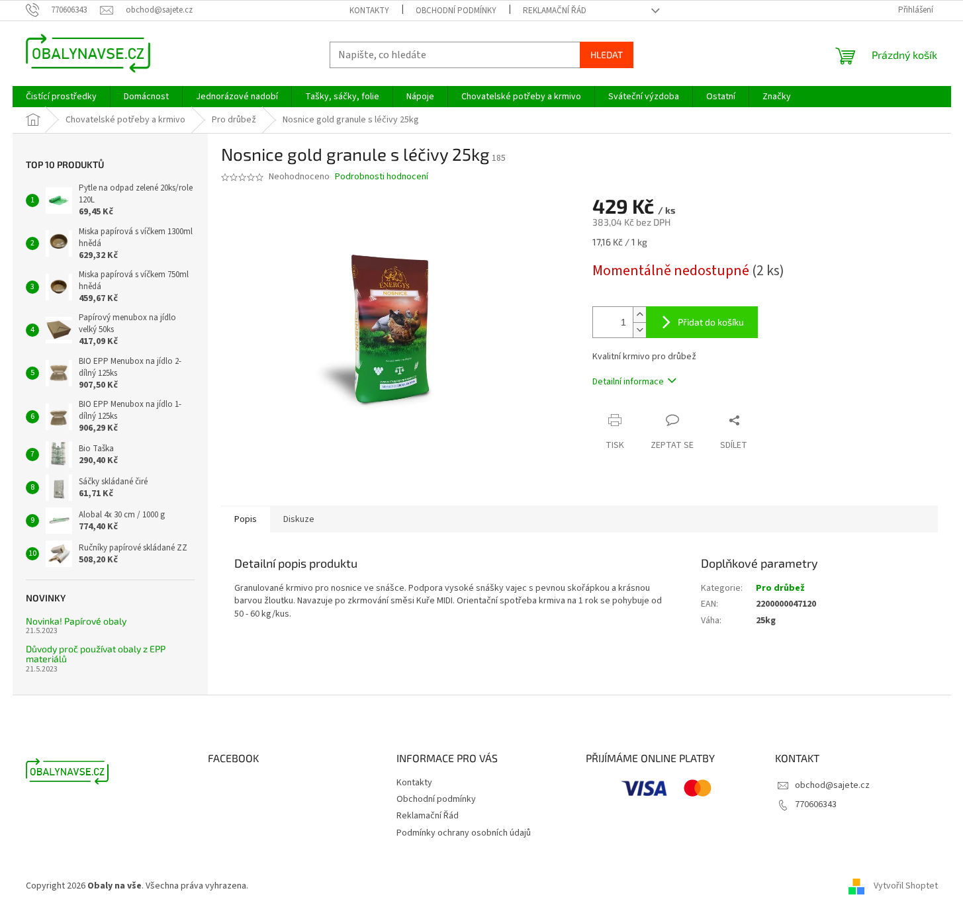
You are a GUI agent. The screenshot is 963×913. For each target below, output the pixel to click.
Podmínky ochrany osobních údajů (463, 833)
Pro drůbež (780, 588)
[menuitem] (61, 96)
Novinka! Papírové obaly (76, 621)
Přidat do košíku (711, 321)
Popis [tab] (245, 519)
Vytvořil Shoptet (906, 885)
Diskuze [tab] (298, 519)
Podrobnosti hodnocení (381, 177)
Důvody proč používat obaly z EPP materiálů (95, 654)
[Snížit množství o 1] (639, 329)
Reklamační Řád (554, 11)
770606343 (816, 804)
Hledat (606, 54)
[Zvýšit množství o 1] (639, 314)
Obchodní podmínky (456, 11)
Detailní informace (628, 381)
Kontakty (369, 11)
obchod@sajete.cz (832, 785)
